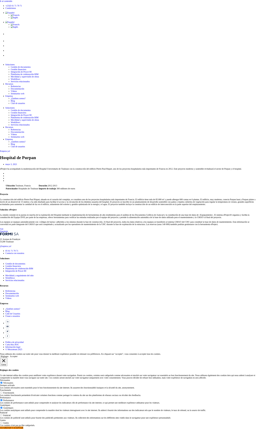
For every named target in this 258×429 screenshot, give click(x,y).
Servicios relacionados (20, 81)
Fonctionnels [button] (5, 390)
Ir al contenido (6, 1)
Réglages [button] (4, 356)
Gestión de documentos (21, 67)
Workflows (15, 79)
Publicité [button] (3, 413)
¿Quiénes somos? (18, 98)
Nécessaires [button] (5, 380)
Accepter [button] (13, 356)
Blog (13, 101)
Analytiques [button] (5, 405)
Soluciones (10, 64)
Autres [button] (3, 420)
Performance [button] (5, 397)
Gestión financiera (18, 69)
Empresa (9, 96)
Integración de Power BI (21, 72)
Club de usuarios (18, 103)
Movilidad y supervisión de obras (25, 77)
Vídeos (14, 91)
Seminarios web (17, 93)
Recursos (9, 84)
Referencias (16, 86)
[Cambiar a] (9, 13)
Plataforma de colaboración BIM (24, 74)
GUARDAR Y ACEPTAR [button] (11, 428)
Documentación (17, 89)
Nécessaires (8, 383)
